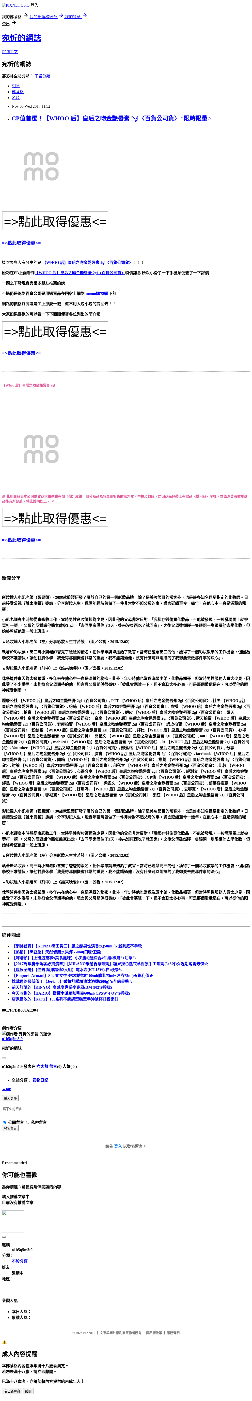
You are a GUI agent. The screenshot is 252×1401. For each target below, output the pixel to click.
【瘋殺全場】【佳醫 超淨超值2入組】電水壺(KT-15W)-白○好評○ (67, 970)
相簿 (16, 86)
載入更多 (10, 1098)
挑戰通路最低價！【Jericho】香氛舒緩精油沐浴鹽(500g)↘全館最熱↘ (72, 981)
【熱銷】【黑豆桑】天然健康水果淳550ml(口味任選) (56, 952)
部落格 (18, 92)
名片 (16, 98)
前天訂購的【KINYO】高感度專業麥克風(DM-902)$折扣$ (62, 987)
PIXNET (89, 1333)
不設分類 (42, 76)
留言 (53, 1066)
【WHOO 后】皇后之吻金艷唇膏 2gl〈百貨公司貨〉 (87, 262)
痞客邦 (42, 1066)
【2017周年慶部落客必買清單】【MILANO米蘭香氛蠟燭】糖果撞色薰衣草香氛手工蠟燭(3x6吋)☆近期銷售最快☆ (110, 964)
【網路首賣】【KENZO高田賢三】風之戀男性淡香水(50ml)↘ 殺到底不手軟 (77, 946)
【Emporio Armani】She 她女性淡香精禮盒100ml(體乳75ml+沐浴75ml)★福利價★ (82, 975)
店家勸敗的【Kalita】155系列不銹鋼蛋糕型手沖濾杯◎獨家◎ (65, 999)
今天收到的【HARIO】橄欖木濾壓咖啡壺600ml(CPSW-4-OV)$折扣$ (71, 993)
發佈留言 (10, 1128)
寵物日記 (40, 1080)
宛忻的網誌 (21, 38)
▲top (6, 1089)
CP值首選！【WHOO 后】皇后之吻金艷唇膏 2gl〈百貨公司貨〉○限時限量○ (111, 118)
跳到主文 (10, 52)
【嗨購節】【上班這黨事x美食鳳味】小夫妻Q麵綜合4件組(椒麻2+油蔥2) (74, 958)
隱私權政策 (154, 1333)
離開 (28, 1391)
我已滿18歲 (12, 1391)
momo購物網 (97, 293)
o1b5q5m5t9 (12, 1039)
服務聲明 (173, 1333)
